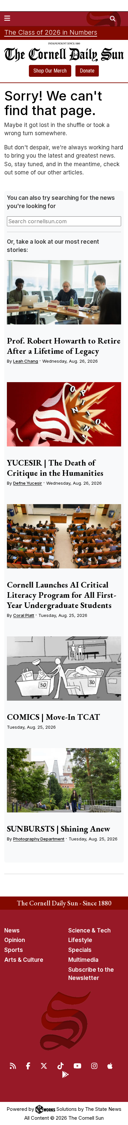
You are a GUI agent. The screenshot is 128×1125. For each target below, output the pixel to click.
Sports (13, 950)
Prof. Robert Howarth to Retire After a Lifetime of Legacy (63, 345)
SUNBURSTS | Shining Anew (58, 828)
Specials (80, 950)
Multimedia (83, 960)
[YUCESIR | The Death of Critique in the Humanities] (64, 414)
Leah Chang (25, 361)
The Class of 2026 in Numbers (50, 32)
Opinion (14, 940)
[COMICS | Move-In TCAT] (64, 668)
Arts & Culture (23, 960)
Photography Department (38, 838)
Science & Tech (89, 930)
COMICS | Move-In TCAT (53, 717)
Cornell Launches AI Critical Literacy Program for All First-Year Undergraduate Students (61, 594)
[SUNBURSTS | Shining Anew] (64, 780)
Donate (87, 71)
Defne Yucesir (27, 483)
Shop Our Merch (50, 71)
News (12, 930)
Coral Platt (23, 615)
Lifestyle (80, 940)
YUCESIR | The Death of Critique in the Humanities (55, 467)
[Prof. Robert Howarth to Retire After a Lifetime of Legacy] (64, 292)
